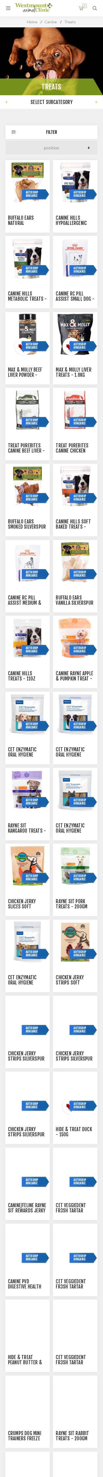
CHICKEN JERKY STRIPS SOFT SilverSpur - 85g (73, 983)
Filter (51, 132)
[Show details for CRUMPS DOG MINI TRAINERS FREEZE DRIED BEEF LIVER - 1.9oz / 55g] (27, 1397)
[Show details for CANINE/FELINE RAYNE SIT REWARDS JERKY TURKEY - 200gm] (27, 1170)
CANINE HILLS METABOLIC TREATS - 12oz (27, 299)
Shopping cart (84, 5)
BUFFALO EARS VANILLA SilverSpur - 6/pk (74, 603)
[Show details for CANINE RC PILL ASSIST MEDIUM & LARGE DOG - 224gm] (27, 562)
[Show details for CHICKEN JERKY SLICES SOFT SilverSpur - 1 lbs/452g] (27, 866)
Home (32, 21)
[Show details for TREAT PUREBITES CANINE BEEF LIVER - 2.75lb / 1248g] (27, 410)
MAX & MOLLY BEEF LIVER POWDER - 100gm (25, 375)
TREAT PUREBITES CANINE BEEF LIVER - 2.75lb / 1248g (26, 451)
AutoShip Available (32, 194)
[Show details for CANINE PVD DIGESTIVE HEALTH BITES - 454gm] (27, 1246)
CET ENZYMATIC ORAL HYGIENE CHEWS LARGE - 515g (27, 755)
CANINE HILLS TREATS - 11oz (22, 676)
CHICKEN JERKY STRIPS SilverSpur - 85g (26, 1134)
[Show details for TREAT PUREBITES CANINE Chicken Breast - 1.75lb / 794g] (75, 410)
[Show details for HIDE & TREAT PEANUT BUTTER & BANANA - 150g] (27, 1321)
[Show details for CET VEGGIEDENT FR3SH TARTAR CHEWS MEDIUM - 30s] (75, 1246)
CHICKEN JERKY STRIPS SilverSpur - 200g (26, 1059)
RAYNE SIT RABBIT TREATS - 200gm (72, 1435)
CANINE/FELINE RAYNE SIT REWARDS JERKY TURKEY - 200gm (27, 1211)
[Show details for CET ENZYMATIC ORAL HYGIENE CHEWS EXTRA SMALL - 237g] (27, 942)
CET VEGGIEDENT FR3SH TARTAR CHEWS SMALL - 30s (75, 1362)
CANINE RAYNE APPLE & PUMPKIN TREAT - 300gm (74, 679)
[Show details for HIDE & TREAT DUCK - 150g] (75, 1093)
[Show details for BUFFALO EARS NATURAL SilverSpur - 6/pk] (27, 182)
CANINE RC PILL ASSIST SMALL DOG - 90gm (75, 299)
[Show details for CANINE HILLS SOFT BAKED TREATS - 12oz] (75, 486)
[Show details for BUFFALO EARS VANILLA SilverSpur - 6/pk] (75, 562)
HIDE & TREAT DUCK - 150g (74, 1131)
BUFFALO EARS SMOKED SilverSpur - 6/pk (27, 527)
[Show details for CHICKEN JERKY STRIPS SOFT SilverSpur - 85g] (75, 942)
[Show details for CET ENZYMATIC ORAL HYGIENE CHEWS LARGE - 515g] (27, 714)
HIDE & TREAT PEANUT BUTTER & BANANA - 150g (25, 1362)
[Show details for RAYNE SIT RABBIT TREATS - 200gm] (75, 1397)
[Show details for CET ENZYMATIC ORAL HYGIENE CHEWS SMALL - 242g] (75, 790)
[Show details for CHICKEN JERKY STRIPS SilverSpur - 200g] (27, 1018)
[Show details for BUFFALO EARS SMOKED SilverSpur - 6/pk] (27, 486)
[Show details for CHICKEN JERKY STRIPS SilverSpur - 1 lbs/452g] (75, 1018)
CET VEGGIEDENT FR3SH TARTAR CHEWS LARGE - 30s (74, 1211)
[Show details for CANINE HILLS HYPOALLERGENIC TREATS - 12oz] (75, 182)
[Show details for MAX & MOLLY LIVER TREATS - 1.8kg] (75, 334)
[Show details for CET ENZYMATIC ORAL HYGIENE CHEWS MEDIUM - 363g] (75, 714)
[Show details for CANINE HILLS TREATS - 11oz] (27, 638)
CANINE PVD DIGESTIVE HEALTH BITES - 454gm (24, 1287)
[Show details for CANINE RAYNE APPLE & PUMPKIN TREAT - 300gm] (75, 638)
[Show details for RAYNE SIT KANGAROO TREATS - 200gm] (27, 790)
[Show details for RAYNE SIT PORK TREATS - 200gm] (75, 866)
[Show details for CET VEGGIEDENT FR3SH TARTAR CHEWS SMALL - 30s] (75, 1321)
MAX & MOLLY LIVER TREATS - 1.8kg (73, 372)
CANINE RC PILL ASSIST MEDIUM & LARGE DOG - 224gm (26, 603)
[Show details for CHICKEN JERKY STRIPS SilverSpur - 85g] (27, 1093)
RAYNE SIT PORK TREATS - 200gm (71, 904)
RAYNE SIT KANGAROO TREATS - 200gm (27, 831)
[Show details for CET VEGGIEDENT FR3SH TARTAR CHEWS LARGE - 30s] (75, 1170)
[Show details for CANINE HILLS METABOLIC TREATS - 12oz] (27, 258)
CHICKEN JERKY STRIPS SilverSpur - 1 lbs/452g (74, 1059)
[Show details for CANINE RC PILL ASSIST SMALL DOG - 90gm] (75, 258)
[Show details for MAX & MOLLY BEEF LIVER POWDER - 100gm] (27, 334)
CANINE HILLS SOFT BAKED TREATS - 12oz (73, 527)
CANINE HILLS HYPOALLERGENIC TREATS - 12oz (71, 223)
